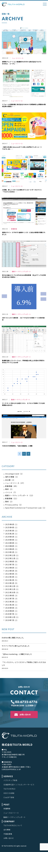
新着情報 (6, 808)
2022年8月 (9, 561)
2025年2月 (9, 533)
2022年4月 (9, 574)
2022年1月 (9, 583)
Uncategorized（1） (14, 474)
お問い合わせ (25, 714)
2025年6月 (9, 524)
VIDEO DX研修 (8, 793)
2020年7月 (9, 614)
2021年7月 (9, 598)
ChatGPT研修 (8, 797)
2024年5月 (9, 537)
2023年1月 (9, 552)
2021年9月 (9, 595)
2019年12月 (10, 617)
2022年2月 (9, 580)
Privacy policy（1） (14, 505)
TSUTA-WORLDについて (12, 825)
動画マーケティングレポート (14, 817)
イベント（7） (11, 492)
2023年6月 (9, 549)
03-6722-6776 (26, 702)
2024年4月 (9, 540)
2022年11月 (10, 558)
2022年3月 (9, 577)
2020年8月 (9, 611)
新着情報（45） (11, 486)
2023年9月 (9, 543)
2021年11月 (10, 589)
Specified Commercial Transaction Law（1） (25, 508)
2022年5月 (9, 571)
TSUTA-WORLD (9, 789)
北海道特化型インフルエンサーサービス (18, 784)
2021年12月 (10, 586)
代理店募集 (7, 834)
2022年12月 (10, 555)
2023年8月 (9, 546)
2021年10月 (10, 592)
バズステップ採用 (10, 780)
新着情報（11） (11, 498)
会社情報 (6, 829)
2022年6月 (9, 568)
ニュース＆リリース (11, 813)
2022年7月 (9, 564)
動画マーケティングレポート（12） (19, 495)
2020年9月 (9, 608)
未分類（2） (10, 480)
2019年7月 (9, 620)
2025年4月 (9, 527)
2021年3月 (9, 601)
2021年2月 (9, 605)
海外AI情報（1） (12, 477)
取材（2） (9, 489)
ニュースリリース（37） (15, 483)
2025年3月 (9, 530)
